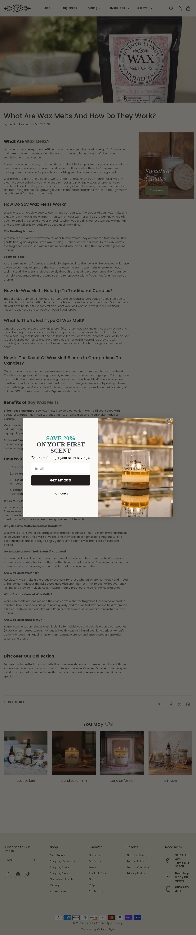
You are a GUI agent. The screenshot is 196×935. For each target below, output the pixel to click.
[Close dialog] (169, 421)
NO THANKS (60, 493)
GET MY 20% (60, 480)
